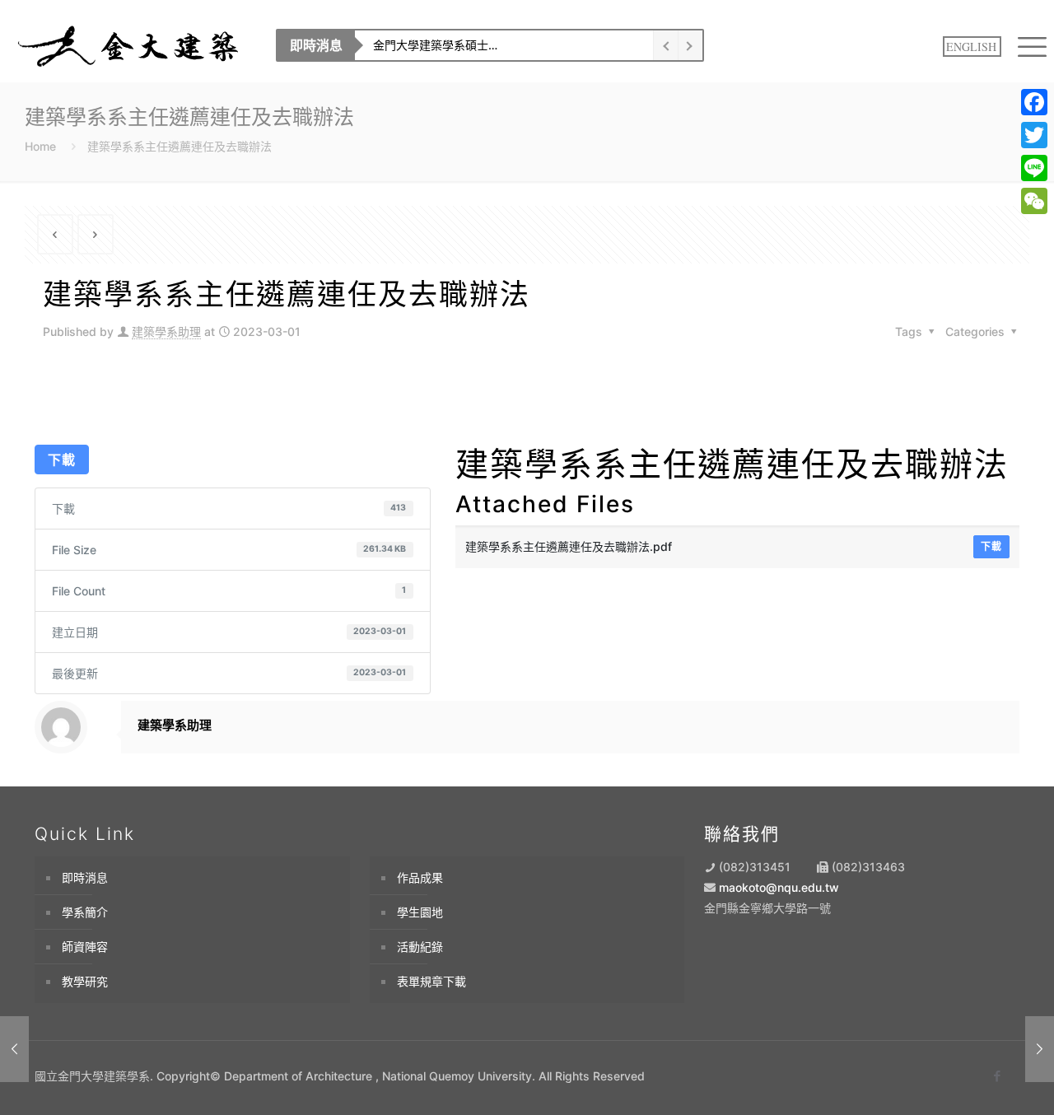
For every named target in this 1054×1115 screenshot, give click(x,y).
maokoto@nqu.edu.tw (779, 887)
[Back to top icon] (973, 1080)
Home (40, 146)
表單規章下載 (431, 981)
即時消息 (85, 877)
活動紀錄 (420, 947)
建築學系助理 (166, 331)
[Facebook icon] (997, 1076)
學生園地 (420, 912)
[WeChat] (1034, 200)
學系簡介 (85, 912)
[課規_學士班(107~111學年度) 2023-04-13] (1039, 1049)
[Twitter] (1034, 135)
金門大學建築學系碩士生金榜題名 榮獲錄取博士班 (486, 45)
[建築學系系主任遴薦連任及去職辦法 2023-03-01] (14, 1049)
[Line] (1034, 168)
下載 (62, 459)
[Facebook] (1034, 102)
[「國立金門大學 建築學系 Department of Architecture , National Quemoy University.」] (129, 45)
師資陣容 (85, 947)
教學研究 (85, 981)
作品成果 (420, 877)
